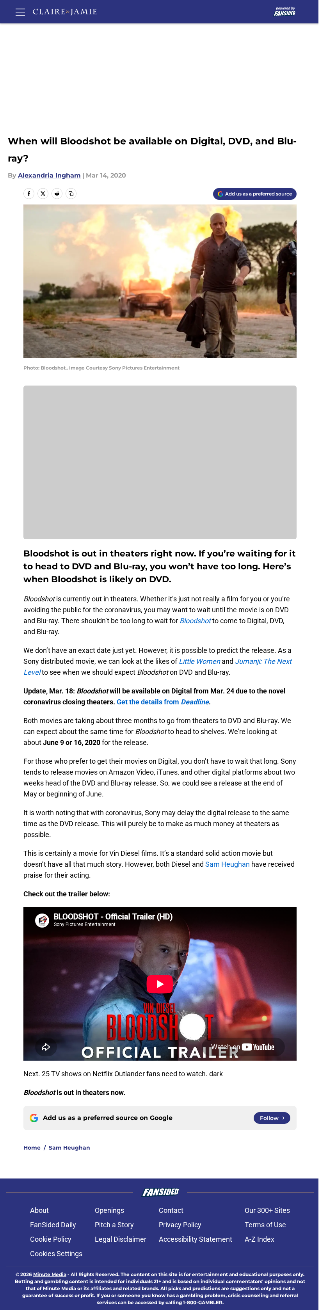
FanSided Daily (53, 1225)
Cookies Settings (56, 1254)
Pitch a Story (114, 1225)
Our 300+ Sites (267, 1210)
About (39, 1210)
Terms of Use (265, 1225)
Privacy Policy (180, 1225)
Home (32, 1147)
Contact (171, 1210)
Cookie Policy (50, 1239)
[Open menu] (20, 11)
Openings (109, 1210)
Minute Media (49, 1274)
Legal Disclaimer (120, 1239)
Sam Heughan (227, 864)
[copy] (71, 193)
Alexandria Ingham (49, 175)
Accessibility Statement (195, 1239)
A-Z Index (259, 1239)
